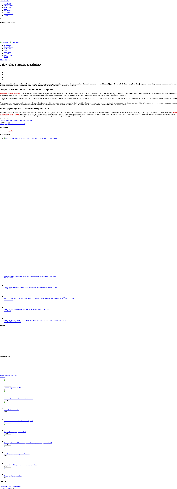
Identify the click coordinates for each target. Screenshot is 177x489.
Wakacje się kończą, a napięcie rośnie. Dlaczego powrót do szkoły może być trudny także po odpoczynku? (35, 320)
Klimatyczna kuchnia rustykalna (13, 476)
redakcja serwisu (5, 488)
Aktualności (7, 4)
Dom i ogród (7, 7)
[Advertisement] (55, 341)
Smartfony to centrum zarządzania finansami (17, 454)
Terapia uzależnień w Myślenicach (10, 93)
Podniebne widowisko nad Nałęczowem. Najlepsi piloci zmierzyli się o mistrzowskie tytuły (30, 287)
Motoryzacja (7, 10)
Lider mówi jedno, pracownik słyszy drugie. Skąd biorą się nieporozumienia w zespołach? (30, 276)
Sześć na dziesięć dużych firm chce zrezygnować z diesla (20, 465)
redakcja (2, 377)
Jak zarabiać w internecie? (11, 410)
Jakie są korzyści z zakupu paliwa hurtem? (12, 124)
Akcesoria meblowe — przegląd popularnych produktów (16, 120)
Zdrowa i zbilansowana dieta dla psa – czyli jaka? (18, 421)
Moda (5, 9)
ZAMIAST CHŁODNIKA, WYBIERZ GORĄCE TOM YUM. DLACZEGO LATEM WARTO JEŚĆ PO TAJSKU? (39, 298)
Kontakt (6, 15)
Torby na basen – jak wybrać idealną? (15, 432)
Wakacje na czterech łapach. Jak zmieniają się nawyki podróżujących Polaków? (27, 309)
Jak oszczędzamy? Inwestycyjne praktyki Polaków (18, 399)
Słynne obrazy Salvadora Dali (12, 388)
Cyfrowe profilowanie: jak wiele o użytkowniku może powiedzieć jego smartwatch (28, 443)
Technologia (7, 12)
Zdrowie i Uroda (8, 14)
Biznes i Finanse (8, 5)
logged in (10, 131)
